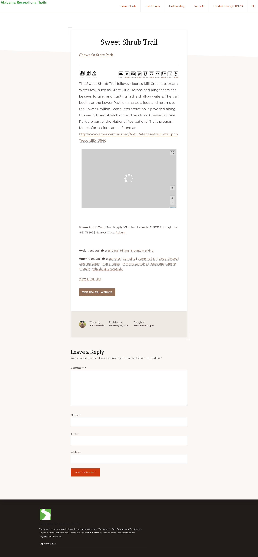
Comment (78, 367)
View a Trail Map (90, 279)
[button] (253, 6)
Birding (113, 250)
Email (75, 433)
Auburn (121, 232)
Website (76, 452)
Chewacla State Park (96, 55)
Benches (115, 258)
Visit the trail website (97, 292)
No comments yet (144, 325)
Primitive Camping (135, 263)
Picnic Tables (111, 263)
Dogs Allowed (168, 258)
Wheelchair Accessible (107, 268)
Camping (129, 258)
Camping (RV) (147, 258)
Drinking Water (89, 263)
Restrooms (157, 263)
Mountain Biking (142, 250)
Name (75, 415)
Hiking (124, 250)
